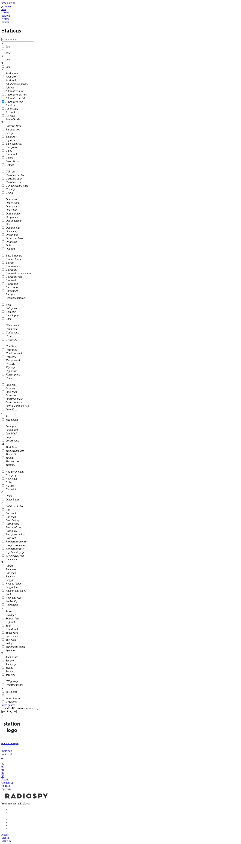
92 (2, 773)
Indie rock (7, 754)
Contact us (7, 782)
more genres (8, 704)
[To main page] (26, 800)
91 (2, 769)
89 (2, 763)
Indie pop (6, 750)
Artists (5, 18)
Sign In (5, 837)
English (5, 785)
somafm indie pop (10, 743)
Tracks (5, 21)
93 (2, 776)
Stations (5, 15)
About (4, 779)
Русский (6, 789)
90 (2, 766)
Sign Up (6, 840)
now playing (8, 2)
